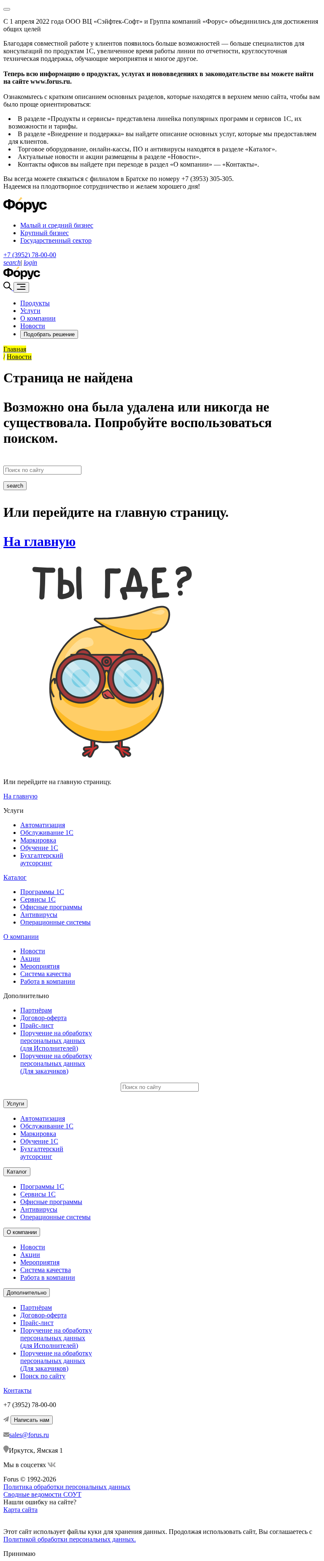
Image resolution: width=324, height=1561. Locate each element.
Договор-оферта (43, 1017)
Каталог (15, 877)
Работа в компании (47, 981)
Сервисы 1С (38, 899)
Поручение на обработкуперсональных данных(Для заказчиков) (56, 1063)
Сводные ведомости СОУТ (42, 1494)
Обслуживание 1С (46, 832)
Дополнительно (26, 1292)
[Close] (6, 9)
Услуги (30, 310)
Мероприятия (39, 966)
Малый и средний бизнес (56, 225)
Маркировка (38, 840)
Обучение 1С (39, 847)
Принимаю (19, 1553)
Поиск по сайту (42, 1376)
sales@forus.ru (29, 1434)
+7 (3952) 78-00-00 (29, 254)
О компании (38, 318)
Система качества (45, 973)
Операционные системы (55, 922)
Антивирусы (38, 914)
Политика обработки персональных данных (66, 1486)
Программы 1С (42, 891)
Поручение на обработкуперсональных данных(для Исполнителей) (56, 1040)
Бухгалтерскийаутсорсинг (41, 859)
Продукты (35, 303)
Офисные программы (51, 907)
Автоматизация (42, 825)
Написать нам (31, 1420)
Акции (30, 958)
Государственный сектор (56, 240)
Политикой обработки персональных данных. (69, 1539)
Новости (32, 325)
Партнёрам (36, 1010)
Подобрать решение (49, 334)
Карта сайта (20, 1509)
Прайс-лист (37, 1025)
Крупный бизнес (44, 232)
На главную (39, 541)
